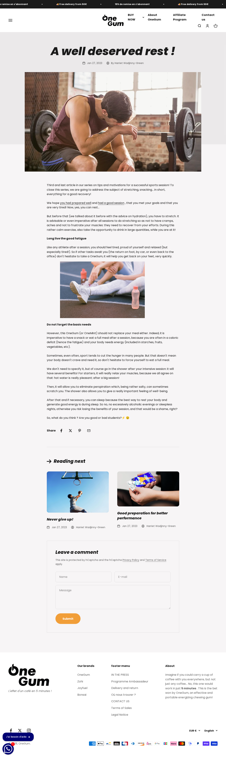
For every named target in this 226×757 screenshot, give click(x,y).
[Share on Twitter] (70, 430)
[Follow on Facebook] (10, 730)
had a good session (111, 203)
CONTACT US (120, 701)
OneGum (83, 675)
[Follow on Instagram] (28, 730)
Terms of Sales (121, 708)
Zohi (80, 681)
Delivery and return (124, 688)
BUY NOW (131, 17)
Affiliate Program (179, 17)
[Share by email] (88, 430)
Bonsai (81, 695)
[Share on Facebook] (61, 430)
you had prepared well (75, 203)
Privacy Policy (131, 560)
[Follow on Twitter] (19, 730)
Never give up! (60, 519)
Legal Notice (119, 715)
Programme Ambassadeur (129, 681)
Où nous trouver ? (123, 695)
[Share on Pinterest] (79, 430)
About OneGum (154, 17)
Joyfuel (82, 688)
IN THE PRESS (120, 675)
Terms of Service (155, 560)
